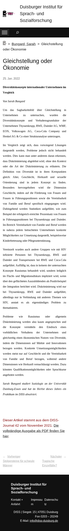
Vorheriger (13, 456)
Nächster (56, 456)
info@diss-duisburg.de (44, 520)
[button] (66, 3)
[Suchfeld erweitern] (17, 32)
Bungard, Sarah (24, 44)
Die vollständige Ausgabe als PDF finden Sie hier (34, 431)
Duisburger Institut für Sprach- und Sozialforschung (41, 13)
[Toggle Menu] (4, 32)
